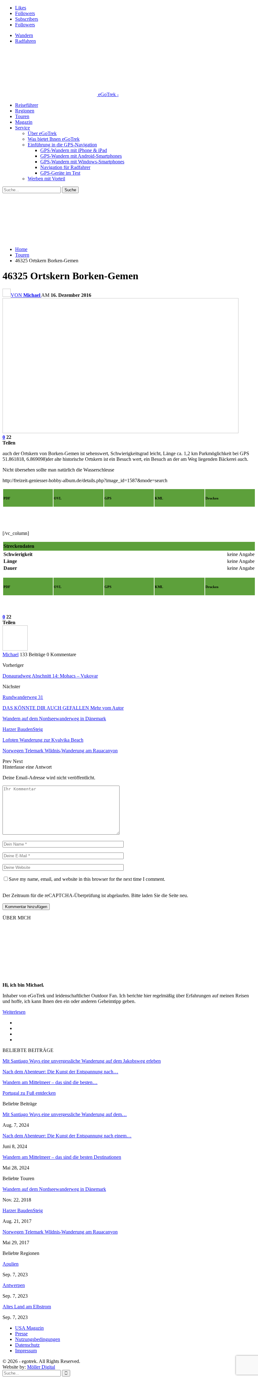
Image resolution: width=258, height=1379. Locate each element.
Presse (21, 1333)
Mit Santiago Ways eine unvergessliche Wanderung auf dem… (65, 1114)
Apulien (11, 1264)
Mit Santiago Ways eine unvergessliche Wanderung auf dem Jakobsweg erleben (82, 1061)
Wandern (24, 35)
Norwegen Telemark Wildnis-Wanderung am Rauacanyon (60, 1232)
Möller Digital (41, 1367)
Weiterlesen (14, 1012)
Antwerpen (14, 1285)
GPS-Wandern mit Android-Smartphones (81, 156)
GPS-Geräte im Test (60, 173)
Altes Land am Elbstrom (27, 1306)
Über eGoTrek (42, 133)
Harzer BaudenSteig (23, 1210)
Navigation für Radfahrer (65, 167)
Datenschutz (27, 1345)
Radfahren (25, 41)
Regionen (24, 110)
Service (22, 127)
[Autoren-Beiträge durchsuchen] (15, 648)
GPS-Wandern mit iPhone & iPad (73, 150)
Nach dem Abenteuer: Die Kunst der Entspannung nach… (60, 1071)
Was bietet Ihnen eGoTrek (54, 139)
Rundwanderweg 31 (23, 697)
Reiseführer (26, 105)
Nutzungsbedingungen (37, 1339)
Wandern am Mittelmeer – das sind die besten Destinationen (62, 1157)
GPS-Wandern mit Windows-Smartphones (82, 161)
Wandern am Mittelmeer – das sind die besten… (50, 1082)
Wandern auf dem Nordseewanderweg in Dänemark (54, 1189)
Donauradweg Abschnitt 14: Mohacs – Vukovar (50, 676)
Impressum (26, 1350)
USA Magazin (29, 1328)
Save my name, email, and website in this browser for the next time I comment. (87, 879)
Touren (22, 116)
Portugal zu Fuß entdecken (29, 1093)
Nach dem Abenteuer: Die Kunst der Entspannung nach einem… (67, 1135)
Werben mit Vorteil (46, 178)
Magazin (23, 122)
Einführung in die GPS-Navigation (62, 144)
